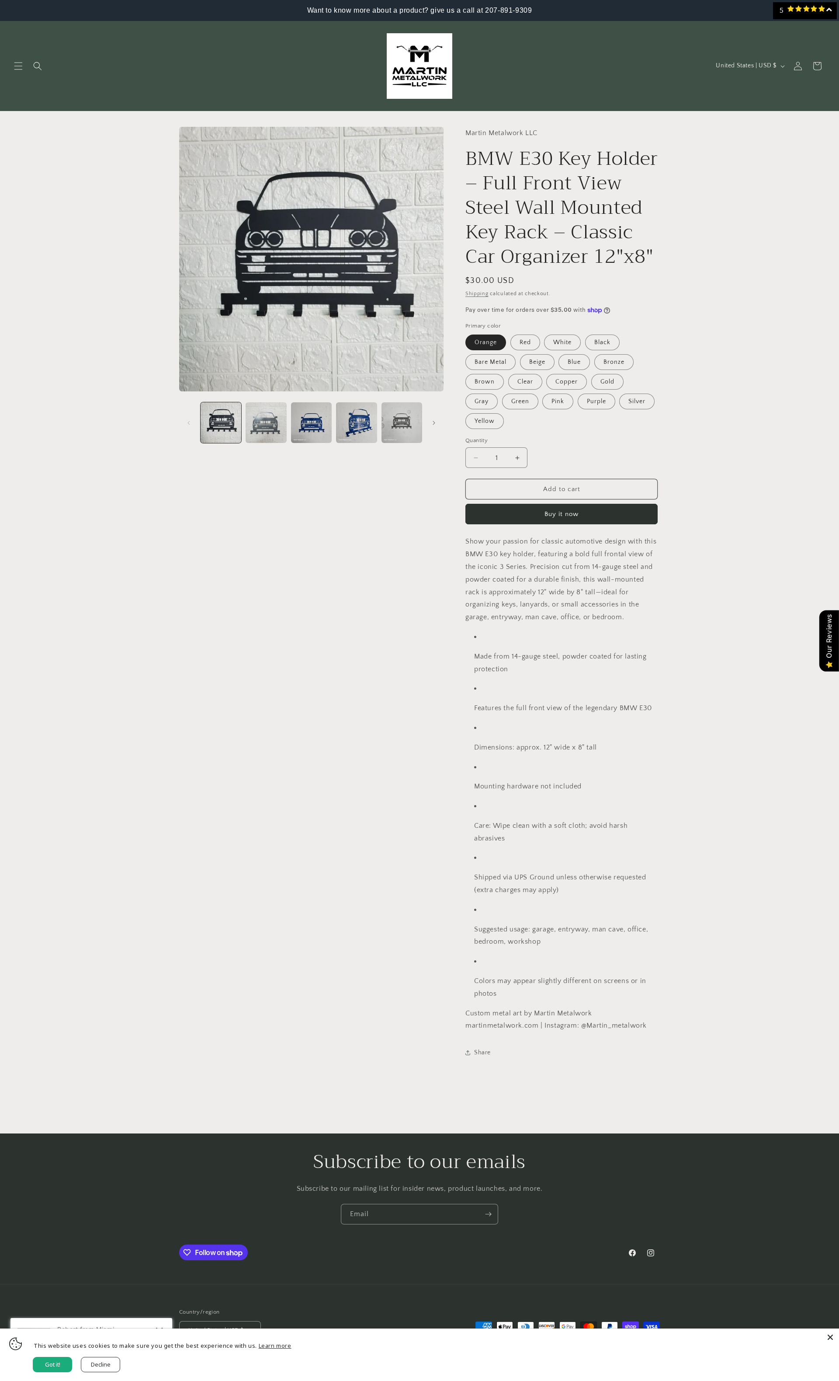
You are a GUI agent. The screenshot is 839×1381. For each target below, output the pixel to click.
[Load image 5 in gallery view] (401, 422)
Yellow (485, 421)
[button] (18, 66)
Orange (486, 342)
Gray (482, 401)
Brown (485, 381)
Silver (636, 401)
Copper (566, 381)
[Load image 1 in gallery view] (221, 422)
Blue (574, 362)
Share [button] (482, 1052)
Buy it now (561, 514)
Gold (607, 381)
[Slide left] (188, 422)
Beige (537, 362)
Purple (596, 401)
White (562, 342)
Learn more (275, 1346)
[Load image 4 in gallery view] (356, 422)
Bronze (613, 362)
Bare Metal (490, 362)
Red (525, 342)
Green (520, 401)
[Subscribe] (488, 1214)
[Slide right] (434, 422)
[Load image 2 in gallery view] (266, 422)
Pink (557, 401)
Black (602, 342)
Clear (525, 381)
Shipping (477, 293)
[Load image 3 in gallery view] (311, 422)
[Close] (830, 1337)
